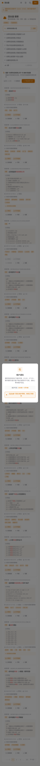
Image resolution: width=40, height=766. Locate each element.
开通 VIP (11, 394)
